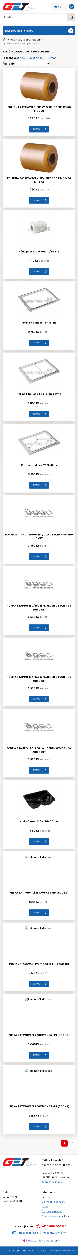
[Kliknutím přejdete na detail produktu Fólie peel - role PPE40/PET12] (39, 242)
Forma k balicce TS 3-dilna (39, 465)
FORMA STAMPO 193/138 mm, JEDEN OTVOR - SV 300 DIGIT (39, 678)
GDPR (45, 1206)
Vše (22, 58)
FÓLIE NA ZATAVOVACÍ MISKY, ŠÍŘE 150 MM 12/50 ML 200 (39, 109)
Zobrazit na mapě (52, 1182)
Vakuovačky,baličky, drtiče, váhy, (26, 40)
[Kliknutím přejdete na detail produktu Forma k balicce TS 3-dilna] (39, 456)
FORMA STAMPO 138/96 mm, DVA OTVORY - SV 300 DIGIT (39, 536)
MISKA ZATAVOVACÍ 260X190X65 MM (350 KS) (39, 1106)
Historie (46, 1197)
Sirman (52, 58)
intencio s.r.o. (67, 1250)
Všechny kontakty (54, 1233)
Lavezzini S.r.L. (37, 58)
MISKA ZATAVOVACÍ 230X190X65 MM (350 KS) (39, 1035)
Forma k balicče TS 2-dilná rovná (39, 393)
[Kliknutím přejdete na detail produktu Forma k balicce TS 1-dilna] (39, 314)
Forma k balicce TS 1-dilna (39, 322)
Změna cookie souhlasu (55, 1216)
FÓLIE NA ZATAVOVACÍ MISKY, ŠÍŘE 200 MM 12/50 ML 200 (39, 180)
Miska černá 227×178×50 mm (39, 821)
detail (36, 129)
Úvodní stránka (5, 40)
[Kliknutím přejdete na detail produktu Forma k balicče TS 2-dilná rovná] (39, 385)
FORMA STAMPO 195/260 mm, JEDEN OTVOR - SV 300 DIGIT (39, 750)
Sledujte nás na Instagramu (43, 1240)
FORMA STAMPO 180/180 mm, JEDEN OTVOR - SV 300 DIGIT (39, 607)
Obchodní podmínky (53, 1201)
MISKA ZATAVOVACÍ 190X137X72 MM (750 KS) (39, 963)
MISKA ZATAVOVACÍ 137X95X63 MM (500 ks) (39, 892)
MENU (57, 6)
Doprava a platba (52, 1211)
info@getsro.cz (28, 1233)
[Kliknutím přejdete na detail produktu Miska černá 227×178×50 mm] (39, 812)
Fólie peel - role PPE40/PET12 (39, 251)
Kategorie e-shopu (19, 30)
